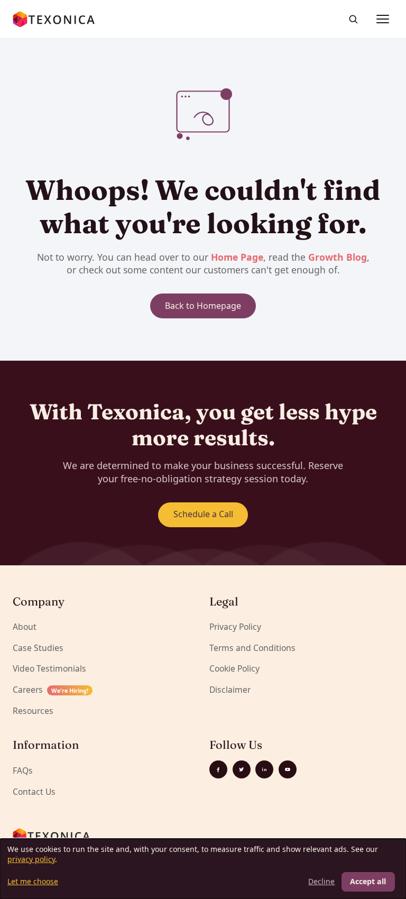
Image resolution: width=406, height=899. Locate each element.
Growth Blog (337, 257)
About (24, 626)
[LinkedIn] (264, 769)
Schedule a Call (203, 514)
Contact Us (34, 791)
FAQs (23, 770)
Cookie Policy (234, 668)
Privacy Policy (235, 626)
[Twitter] (242, 769)
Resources (33, 711)
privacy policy (31, 859)
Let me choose (32, 881)
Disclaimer (230, 689)
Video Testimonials (49, 668)
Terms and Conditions (252, 648)
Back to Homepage (203, 305)
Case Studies (38, 648)
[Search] (353, 19)
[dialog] (203, 869)
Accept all (368, 881)
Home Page (237, 257)
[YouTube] (288, 769)
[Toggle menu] (382, 19)
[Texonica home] (54, 19)
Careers (50, 689)
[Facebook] (218, 769)
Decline (321, 881)
